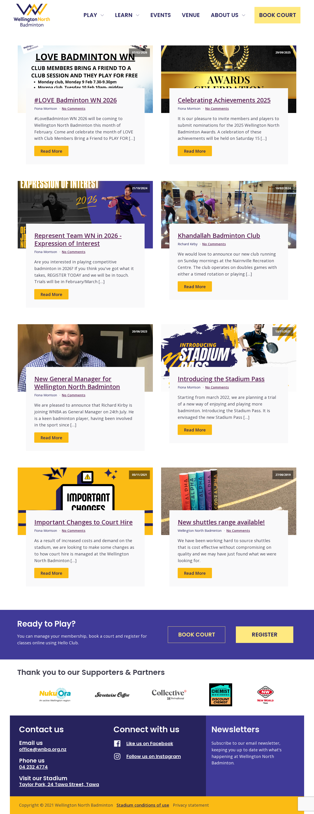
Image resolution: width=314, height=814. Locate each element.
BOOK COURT (277, 15)
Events (160, 15)
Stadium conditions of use (143, 805)
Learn (123, 15)
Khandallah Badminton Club (219, 235)
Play (90, 15)
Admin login (225, 805)
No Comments (73, 108)
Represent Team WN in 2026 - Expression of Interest (78, 239)
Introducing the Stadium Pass (221, 379)
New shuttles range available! (221, 522)
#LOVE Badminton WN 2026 (75, 100)
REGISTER (264, 634)
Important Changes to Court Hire (83, 522)
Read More (51, 151)
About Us (224, 15)
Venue (191, 15)
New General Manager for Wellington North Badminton (77, 383)
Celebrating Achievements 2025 (224, 100)
